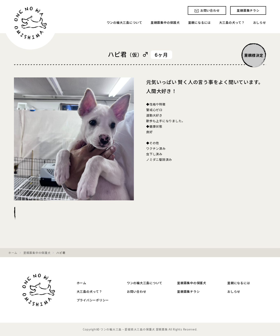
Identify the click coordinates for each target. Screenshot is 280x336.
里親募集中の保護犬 (165, 22)
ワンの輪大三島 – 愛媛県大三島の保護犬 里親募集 (38, 290)
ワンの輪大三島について (124, 22)
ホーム (12, 253)
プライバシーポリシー (93, 300)
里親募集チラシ (248, 10)
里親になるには (199, 22)
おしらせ (259, 22)
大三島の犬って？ (232, 22)
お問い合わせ (210, 10)
